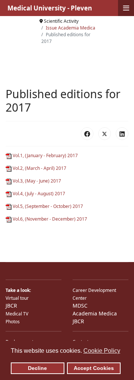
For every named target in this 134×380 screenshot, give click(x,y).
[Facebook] (87, 133)
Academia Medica (95, 313)
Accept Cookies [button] (94, 368)
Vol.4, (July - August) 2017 (38, 193)
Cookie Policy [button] (101, 351)
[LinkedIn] (122, 133)
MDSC (80, 305)
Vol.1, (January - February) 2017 (45, 155)
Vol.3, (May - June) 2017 (36, 181)
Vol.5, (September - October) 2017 (47, 206)
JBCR (11, 305)
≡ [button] (126, 8)
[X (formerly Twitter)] (104, 133)
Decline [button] (37, 368)
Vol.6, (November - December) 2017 (49, 219)
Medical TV (17, 314)
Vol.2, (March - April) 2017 (39, 168)
